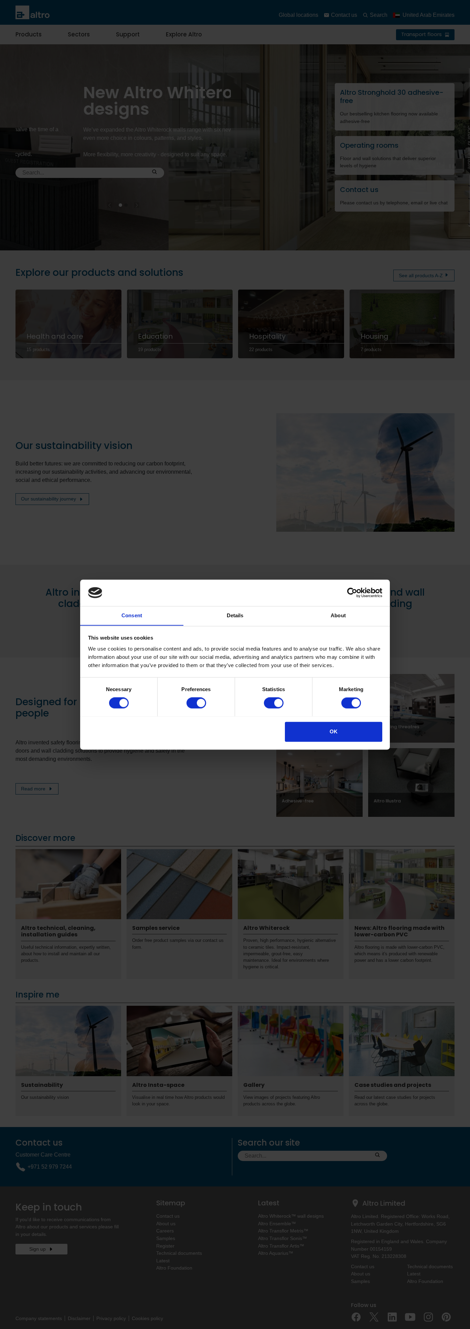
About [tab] (338, 615)
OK (334, 731)
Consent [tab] (131, 615)
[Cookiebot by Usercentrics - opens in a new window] (352, 592)
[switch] (196, 702)
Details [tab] (235, 615)
